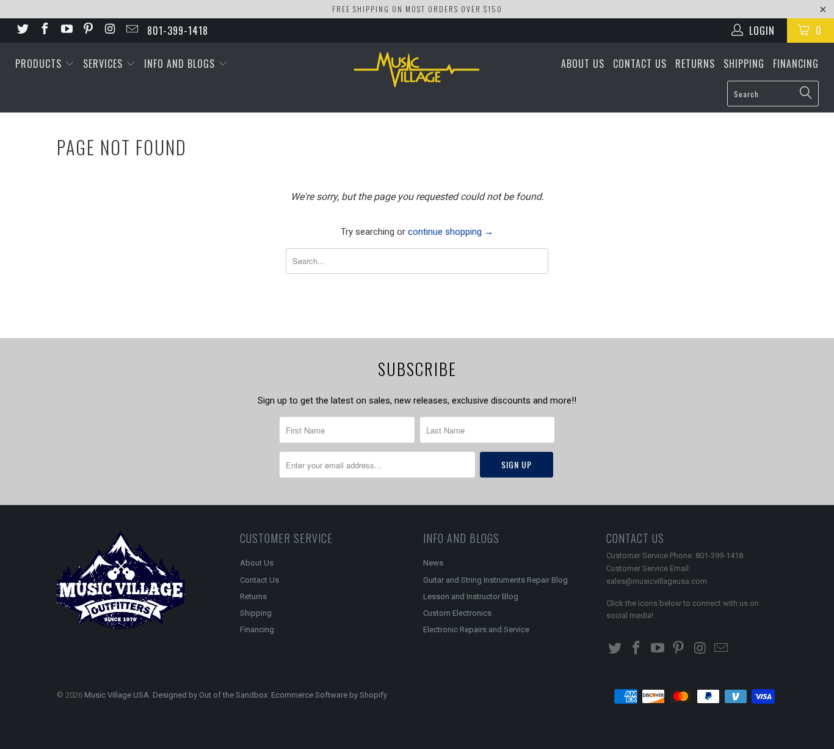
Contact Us (640, 63)
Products (40, 63)
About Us (582, 63)
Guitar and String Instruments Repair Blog (495, 580)
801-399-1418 (177, 30)
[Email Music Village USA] (131, 30)
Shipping (743, 63)
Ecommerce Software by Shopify (329, 694)
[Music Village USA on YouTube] (66, 30)
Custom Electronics (457, 613)
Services (104, 63)
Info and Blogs (181, 63)
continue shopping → (450, 231)
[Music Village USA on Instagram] (109, 30)
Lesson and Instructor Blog (470, 596)
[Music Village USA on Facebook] (44, 30)
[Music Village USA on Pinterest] (88, 30)
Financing (796, 63)
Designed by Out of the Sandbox (210, 694)
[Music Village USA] (417, 70)
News (433, 562)
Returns (695, 63)
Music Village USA (116, 694)
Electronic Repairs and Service (476, 629)
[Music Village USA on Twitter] (22, 30)
